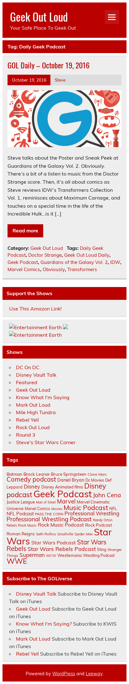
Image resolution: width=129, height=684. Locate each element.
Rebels (12, 525)
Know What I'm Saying (43, 397)
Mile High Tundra (36, 412)
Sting (101, 549)
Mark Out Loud (33, 405)
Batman (14, 474)
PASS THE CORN (49, 514)
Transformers (82, 269)
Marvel (66, 501)
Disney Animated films (62, 486)
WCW (51, 555)
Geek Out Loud (39, 16)
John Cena (107, 495)
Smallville (65, 534)
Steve (60, 79)
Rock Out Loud (33, 427)
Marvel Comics (24, 269)
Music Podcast (86, 507)
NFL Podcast (20, 514)
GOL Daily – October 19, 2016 (49, 65)
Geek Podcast (23, 262)
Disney (32, 486)
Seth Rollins (46, 534)
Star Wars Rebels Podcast (62, 548)
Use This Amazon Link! (35, 308)
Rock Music (27, 525)
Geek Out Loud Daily (86, 255)
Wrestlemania (69, 555)
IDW (115, 262)
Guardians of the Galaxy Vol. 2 (74, 262)
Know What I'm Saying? (44, 624)
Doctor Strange (45, 255)
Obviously (54, 269)
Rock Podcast (98, 525)
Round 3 (25, 435)
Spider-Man (84, 534)
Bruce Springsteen (68, 474)
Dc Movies (94, 480)
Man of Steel (46, 502)
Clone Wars (97, 474)
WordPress (63, 674)
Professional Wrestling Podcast (49, 519)
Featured (26, 382)
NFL (113, 508)
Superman (32, 555)
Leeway (94, 674)
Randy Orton (102, 520)
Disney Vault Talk (36, 375)
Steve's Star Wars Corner (45, 442)
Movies (56, 509)
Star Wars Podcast (53, 542)
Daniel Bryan (70, 480)
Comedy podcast (31, 479)
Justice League (21, 501)
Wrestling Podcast (99, 555)
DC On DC (27, 367)
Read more (25, 230)
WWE (17, 561)
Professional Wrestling (91, 513)
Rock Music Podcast (61, 525)
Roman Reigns (21, 533)
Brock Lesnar (36, 474)
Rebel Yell (27, 420)
